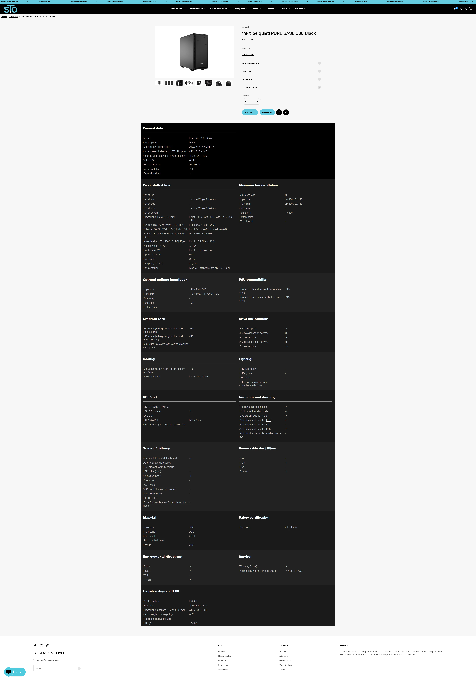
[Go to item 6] (209, 83)
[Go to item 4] (189, 83)
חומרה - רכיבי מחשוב (218, 9)
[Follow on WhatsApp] (47, 645)
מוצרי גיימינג (240, 9)
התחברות (282, 651)
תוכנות (284, 9)
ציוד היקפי (256, 9)
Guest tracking (285, 665)
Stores (282, 669)
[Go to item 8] (229, 83)
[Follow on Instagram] (41, 645)
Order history (285, 660)
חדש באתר (13, 17)
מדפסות (271, 9)
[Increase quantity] (257, 101)
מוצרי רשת (299, 9)
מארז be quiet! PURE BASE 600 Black (38, 17)
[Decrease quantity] (245, 101)
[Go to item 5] (199, 83)
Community (223, 669)
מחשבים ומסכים (196, 9)
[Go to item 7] (219, 83)
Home (4, 17)
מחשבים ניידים (176, 9)
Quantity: (246, 96)
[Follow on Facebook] (35, 645)
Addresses (283, 656)
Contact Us (223, 665)
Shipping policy (224, 656)
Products (222, 651)
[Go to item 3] (179, 83)
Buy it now (267, 112)
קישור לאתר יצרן (248, 54)
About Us (222, 660)
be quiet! (245, 27)
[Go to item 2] (169, 83)
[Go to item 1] (159, 83)
